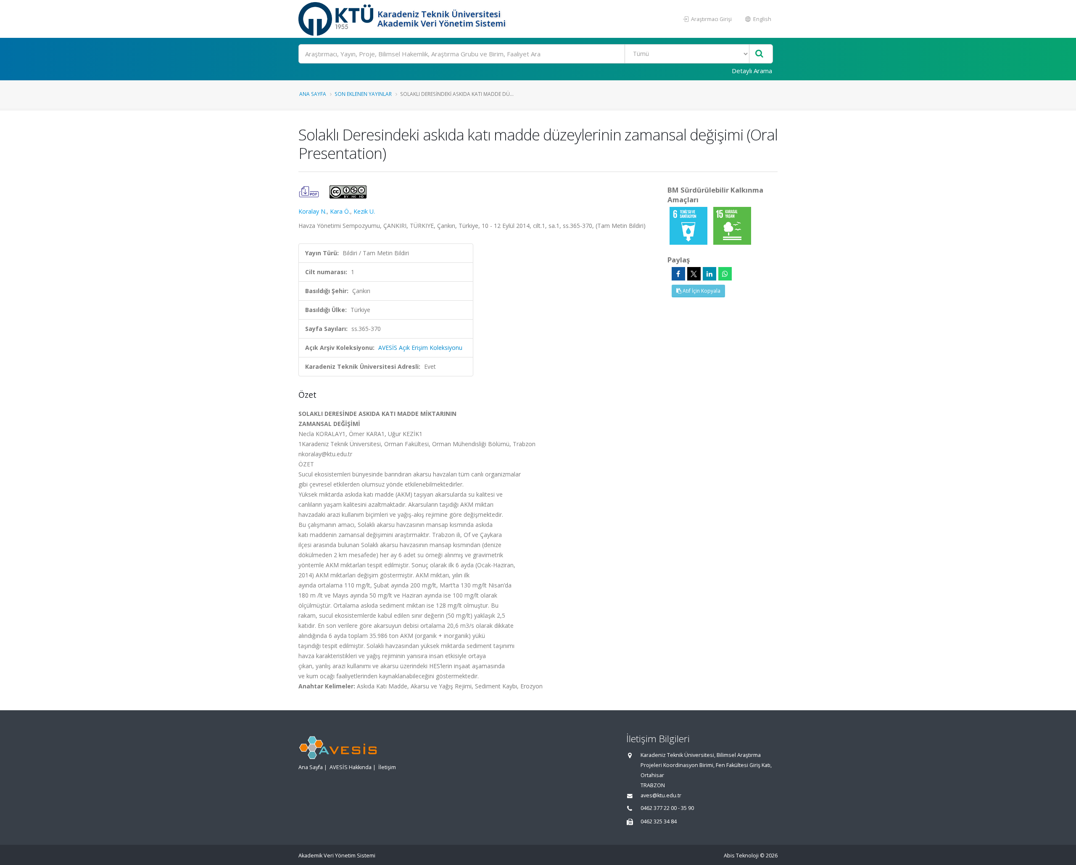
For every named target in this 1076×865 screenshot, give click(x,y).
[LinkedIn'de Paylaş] (709, 273)
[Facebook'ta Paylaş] (678, 273)
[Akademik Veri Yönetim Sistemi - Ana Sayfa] (336, 19)
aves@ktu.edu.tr (661, 795)
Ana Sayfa (312, 93)
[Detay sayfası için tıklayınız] (689, 225)
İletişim (387, 767)
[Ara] (759, 54)
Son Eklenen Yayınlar (363, 93)
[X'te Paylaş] (694, 273)
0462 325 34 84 (659, 821)
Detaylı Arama (752, 70)
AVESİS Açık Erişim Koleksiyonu (420, 348)
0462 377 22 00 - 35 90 (667, 808)
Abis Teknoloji (741, 855)
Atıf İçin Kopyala (700, 290)
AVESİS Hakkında (351, 767)
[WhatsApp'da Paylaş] (725, 273)
